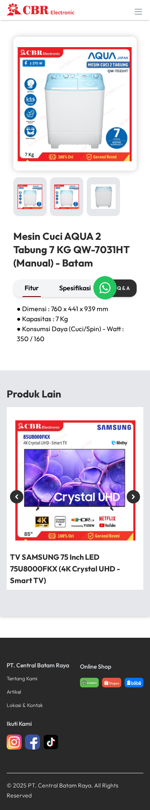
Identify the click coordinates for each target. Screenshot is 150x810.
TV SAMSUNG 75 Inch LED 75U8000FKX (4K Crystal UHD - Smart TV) (65, 568)
